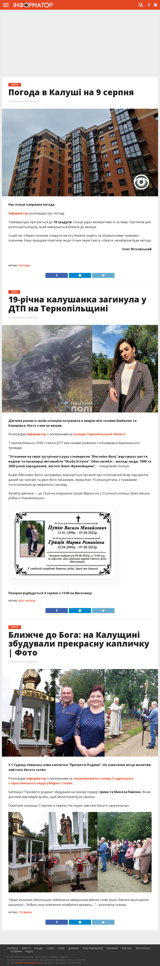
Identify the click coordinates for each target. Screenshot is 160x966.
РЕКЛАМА (112, 948)
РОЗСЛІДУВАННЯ (93, 948)
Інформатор (18, 213)
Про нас (127, 948)
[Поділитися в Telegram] (80, 274)
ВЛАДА (38, 948)
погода (24, 265)
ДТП (21, 600)
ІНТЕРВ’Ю (16, 951)
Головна (12, 948)
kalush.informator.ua (28, 962)
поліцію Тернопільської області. (99, 434)
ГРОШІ (50, 948)
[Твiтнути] (103, 274)
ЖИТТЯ (26, 948)
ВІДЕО (29, 951)
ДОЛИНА (73, 948)
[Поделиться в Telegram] (80, 609)
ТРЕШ (61, 948)
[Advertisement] (80, 44)
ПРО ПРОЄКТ (143, 948)
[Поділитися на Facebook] (56, 274)
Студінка (25, 912)
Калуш (30, 600)
